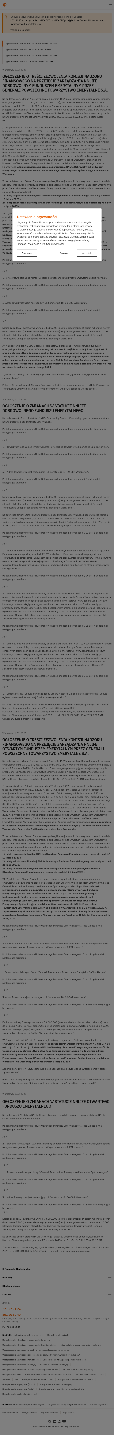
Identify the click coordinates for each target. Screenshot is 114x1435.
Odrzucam (64, 252)
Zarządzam (27, 252)
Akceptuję (87, 252)
